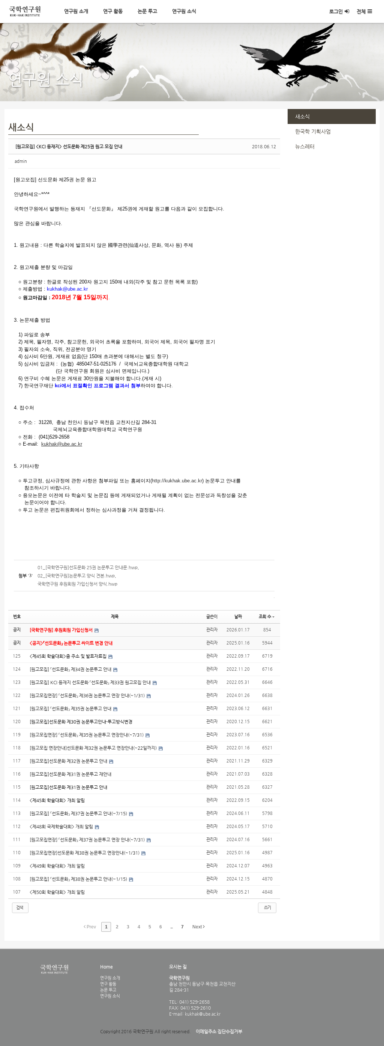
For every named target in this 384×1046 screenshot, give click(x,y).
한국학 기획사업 (313, 131)
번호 (17, 616)
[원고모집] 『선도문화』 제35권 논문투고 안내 (71, 708)
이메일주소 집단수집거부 (219, 1031)
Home (106, 966)
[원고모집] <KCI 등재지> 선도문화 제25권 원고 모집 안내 (68, 146)
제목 (114, 616)
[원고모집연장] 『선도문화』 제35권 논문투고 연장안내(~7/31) (87, 734)
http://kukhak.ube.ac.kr (177, 480)
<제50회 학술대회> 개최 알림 (57, 892)
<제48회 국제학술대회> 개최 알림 (62, 826)
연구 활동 (113, 11)
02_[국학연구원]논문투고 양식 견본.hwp (76, 575)
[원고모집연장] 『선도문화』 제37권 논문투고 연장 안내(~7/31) (88, 839)
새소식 (302, 116)
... (171, 927)
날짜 (238, 616)
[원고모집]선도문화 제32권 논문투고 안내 (69, 761)
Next (197, 927)
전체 (361, 11)
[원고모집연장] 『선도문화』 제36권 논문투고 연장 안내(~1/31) (88, 695)
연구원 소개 (76, 11)
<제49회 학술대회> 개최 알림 (57, 865)
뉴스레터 (305, 146)
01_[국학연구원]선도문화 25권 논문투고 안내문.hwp (88, 567)
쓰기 (267, 907)
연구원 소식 (184, 11)
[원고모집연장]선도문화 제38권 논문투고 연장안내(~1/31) (85, 852)
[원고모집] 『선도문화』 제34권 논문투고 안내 (71, 669)
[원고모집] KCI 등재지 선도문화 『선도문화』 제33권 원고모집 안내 (91, 682)
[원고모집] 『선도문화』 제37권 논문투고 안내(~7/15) (79, 813)
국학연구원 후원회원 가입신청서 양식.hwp (77, 583)
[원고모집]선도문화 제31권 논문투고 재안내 (70, 774)
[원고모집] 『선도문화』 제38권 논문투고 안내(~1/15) (79, 879)
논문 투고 (147, 11)
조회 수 (265, 616)
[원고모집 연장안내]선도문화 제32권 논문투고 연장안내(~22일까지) (94, 748)
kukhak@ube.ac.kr (202, 1014)
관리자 (212, 629)
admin (21, 161)
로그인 (336, 11)
